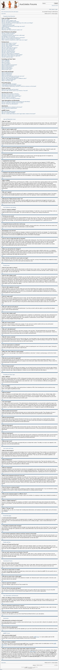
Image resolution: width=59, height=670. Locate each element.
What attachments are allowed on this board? (12, 107)
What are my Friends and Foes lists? (10, 89)
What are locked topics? (7, 68)
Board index (4, 13)
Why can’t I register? (6, 28)
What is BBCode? (6, 60)
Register (3, 9)
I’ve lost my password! (7, 24)
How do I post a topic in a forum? (9, 43)
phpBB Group (36, 636)
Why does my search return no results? (11, 94)
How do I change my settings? (8, 33)
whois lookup (32, 651)
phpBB (26, 667)
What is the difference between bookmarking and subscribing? (16, 101)
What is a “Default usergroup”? (9, 79)
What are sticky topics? (7, 67)
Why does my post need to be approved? (11, 55)
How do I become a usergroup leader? (10, 77)
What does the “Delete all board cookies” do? (12, 29)
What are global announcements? (9, 64)
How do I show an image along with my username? (13, 37)
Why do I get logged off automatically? (10, 21)
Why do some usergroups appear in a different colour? (14, 78)
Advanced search (55, 5)
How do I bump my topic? (7, 57)
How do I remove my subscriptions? (10, 103)
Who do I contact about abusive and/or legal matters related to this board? (18, 113)
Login (56, 9)
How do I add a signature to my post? (10, 45)
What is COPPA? (5, 27)
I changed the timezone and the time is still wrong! (13, 35)
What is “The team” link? (7, 80)
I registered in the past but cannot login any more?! (13, 26)
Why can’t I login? (6, 19)
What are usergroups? (7, 75)
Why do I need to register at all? (9, 20)
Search (53, 9)
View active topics (14, 11)
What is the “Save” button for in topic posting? (12, 54)
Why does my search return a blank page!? (11, 96)
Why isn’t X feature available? (8, 112)
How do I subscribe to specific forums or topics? (12, 102)
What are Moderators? (7, 73)
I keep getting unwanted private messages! (11, 85)
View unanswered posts (6, 11)
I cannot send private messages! (9, 83)
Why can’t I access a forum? (8, 50)
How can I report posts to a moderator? (11, 53)
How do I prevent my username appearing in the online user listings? (17, 22)
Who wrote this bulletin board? (8, 111)
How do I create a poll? (7, 46)
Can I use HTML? (6, 61)
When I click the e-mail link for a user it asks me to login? (14, 40)
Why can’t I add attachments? (8, 51)
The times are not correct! (7, 34)
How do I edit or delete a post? (9, 44)
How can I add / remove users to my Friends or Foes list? (15, 90)
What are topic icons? (7, 69)
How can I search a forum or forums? (10, 93)
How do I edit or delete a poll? (8, 48)
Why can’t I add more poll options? (9, 47)
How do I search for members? (9, 97)
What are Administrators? (7, 72)
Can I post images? (6, 63)
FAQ (50, 9)
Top (2, 126)
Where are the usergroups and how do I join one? (13, 76)
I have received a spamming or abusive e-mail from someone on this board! (19, 86)
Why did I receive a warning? (8, 52)
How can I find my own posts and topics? (11, 98)
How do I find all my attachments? (9, 108)
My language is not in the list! (8, 36)
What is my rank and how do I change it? (11, 38)
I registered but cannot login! (8, 25)
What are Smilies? (6, 62)
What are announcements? (8, 66)
